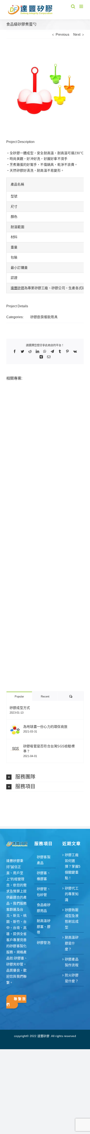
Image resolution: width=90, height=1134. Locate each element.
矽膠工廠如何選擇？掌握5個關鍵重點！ (72, 866)
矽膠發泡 (43, 942)
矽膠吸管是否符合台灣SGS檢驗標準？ (49, 748)
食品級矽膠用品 (43, 908)
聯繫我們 (16, 1002)
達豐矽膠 (17, 288)
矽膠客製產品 (43, 860)
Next (76, 34)
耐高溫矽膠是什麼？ (71, 943)
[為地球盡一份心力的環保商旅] (15, 727)
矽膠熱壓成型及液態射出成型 (71, 918)
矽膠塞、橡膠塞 (43, 876)
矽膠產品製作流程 (71, 962)
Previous (62, 34)
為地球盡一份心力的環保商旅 (45, 727)
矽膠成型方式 (20, 708)
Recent (45, 696)
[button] (45, 777)
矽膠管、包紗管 (43, 892)
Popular (19, 696)
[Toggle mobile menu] (81, 6)
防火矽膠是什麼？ (71, 978)
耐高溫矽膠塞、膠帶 (43, 926)
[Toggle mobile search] (73, 6)
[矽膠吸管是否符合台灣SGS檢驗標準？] (15, 746)
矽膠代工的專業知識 (71, 894)
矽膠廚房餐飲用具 (44, 317)
